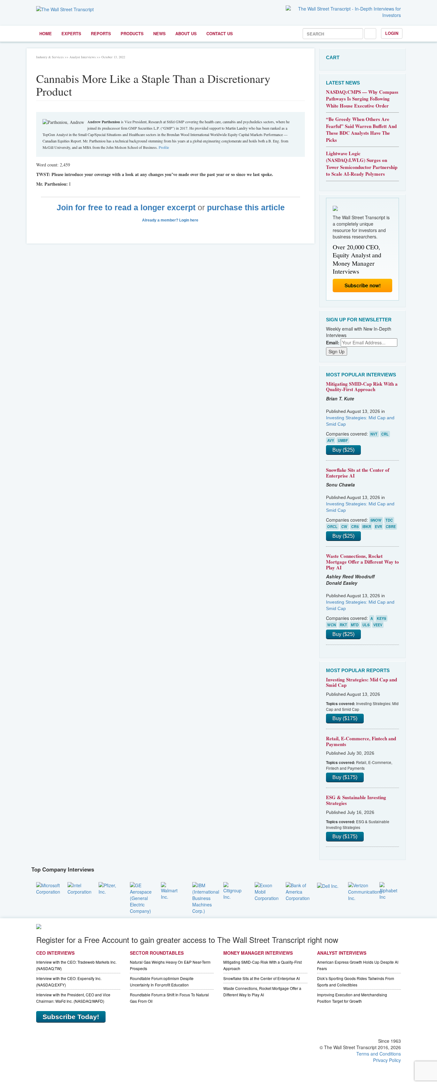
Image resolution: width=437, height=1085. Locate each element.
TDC (389, 520)
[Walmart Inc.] (172, 890)
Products (132, 33)
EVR (378, 526)
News (159, 33)
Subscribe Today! (71, 1016)
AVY (330, 440)
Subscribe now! (363, 285)
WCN (331, 624)
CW (344, 526)
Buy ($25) (343, 450)
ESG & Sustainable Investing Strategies (356, 800)
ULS (365, 624)
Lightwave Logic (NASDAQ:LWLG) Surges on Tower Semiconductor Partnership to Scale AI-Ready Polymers (361, 163)
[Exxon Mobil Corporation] (267, 891)
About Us (186, 33)
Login (391, 33)
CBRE (391, 526)
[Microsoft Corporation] (48, 887)
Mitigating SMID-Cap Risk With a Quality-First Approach (362, 386)
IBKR (366, 526)
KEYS (381, 618)
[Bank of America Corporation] (298, 891)
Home (45, 33)
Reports (101, 33)
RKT (343, 624)
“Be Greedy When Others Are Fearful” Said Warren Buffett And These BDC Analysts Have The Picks (361, 129)
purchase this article (246, 207)
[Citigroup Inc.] (234, 890)
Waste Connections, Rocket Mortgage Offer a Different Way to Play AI (362, 561)
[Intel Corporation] (79, 887)
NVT (373, 434)
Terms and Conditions (378, 1053)
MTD (355, 624)
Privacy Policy (387, 1060)
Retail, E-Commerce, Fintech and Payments (361, 741)
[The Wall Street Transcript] (65, 8)
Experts (71, 33)
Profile (164, 147)
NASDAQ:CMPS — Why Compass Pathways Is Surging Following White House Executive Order (362, 98)
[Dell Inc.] (327, 885)
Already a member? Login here (170, 220)
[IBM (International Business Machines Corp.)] (205, 897)
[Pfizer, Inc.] (109, 887)
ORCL (332, 526)
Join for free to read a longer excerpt (126, 207)
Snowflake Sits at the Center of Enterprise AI (357, 472)
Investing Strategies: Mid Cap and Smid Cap (361, 682)
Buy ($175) (344, 718)
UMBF (343, 440)
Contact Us (219, 33)
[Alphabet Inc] (390, 890)
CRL (385, 434)
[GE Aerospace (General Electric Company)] (141, 897)
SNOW (376, 520)
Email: (332, 342)
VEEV (377, 624)
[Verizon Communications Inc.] (365, 891)
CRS (355, 526)
